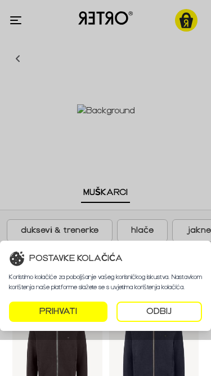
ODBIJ (159, 311)
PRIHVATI (58, 311)
